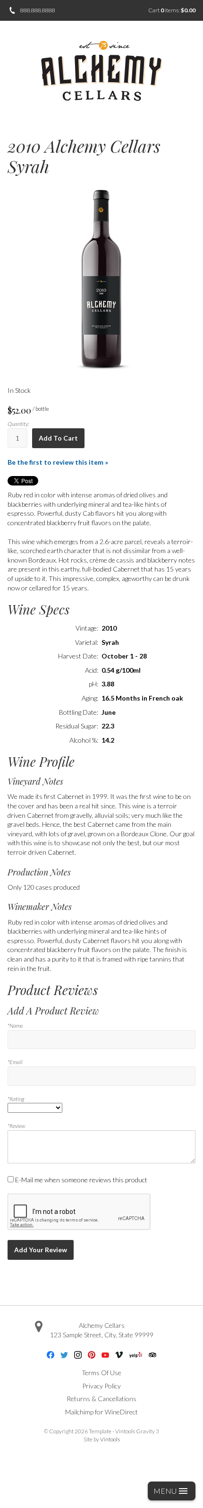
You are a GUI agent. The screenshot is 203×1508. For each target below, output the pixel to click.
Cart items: (171, 10)
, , (101, 1335)
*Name (15, 1025)
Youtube (105, 1355)
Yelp (136, 1355)
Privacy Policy (101, 1386)
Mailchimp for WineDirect (101, 1412)
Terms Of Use (101, 1373)
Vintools (110, 1439)
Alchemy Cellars (102, 1325)
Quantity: (18, 423)
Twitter (64, 1355)
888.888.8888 (37, 10)
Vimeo (119, 1355)
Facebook (50, 1355)
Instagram (78, 1355)
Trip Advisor (152, 1355)
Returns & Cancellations (101, 1399)
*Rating (16, 1098)
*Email (15, 1062)
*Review (16, 1125)
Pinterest (91, 1355)
